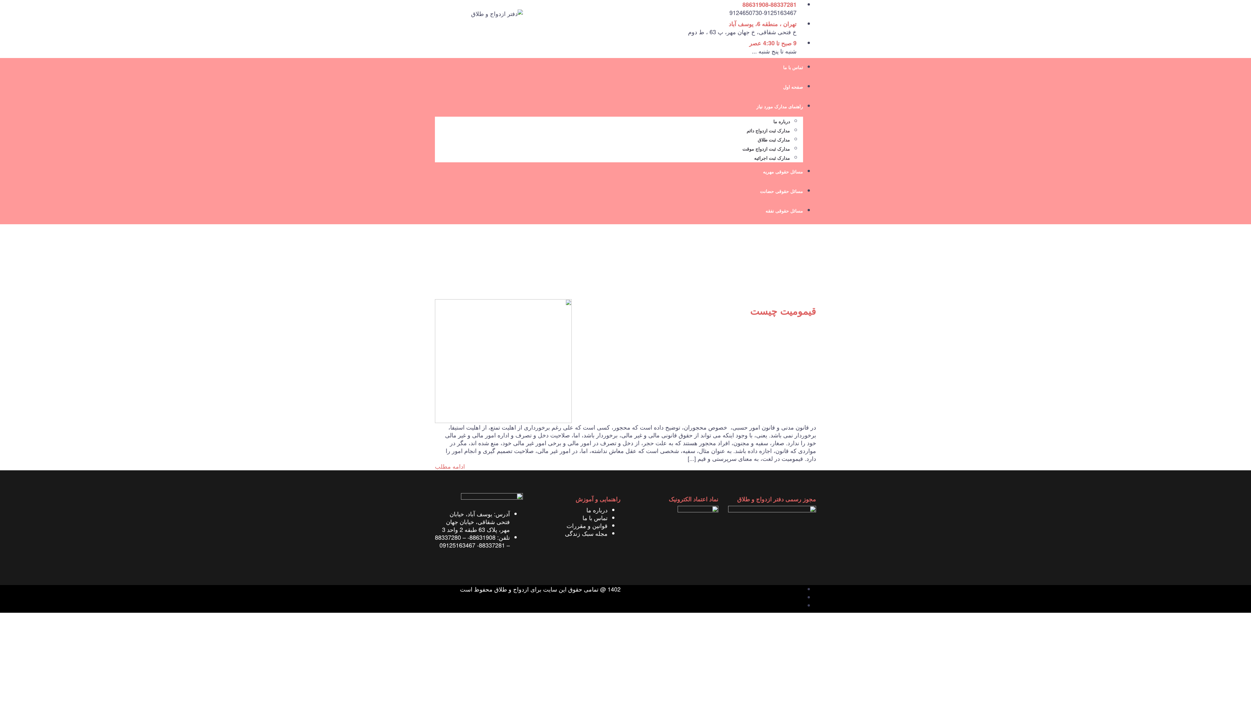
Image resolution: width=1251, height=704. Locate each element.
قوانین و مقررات (587, 525)
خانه (811, 267)
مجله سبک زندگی (586, 533)
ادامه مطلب (450, 466)
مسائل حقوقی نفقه (784, 211)
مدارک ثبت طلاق (774, 140)
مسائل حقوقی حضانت (781, 191)
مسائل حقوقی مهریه (783, 171)
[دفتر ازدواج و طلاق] (497, 12)
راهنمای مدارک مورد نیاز (779, 106)
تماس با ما (793, 67)
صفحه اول (793, 87)
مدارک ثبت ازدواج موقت (766, 149)
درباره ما (781, 121)
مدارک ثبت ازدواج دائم (768, 130)
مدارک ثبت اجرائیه (772, 158)
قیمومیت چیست (783, 311)
